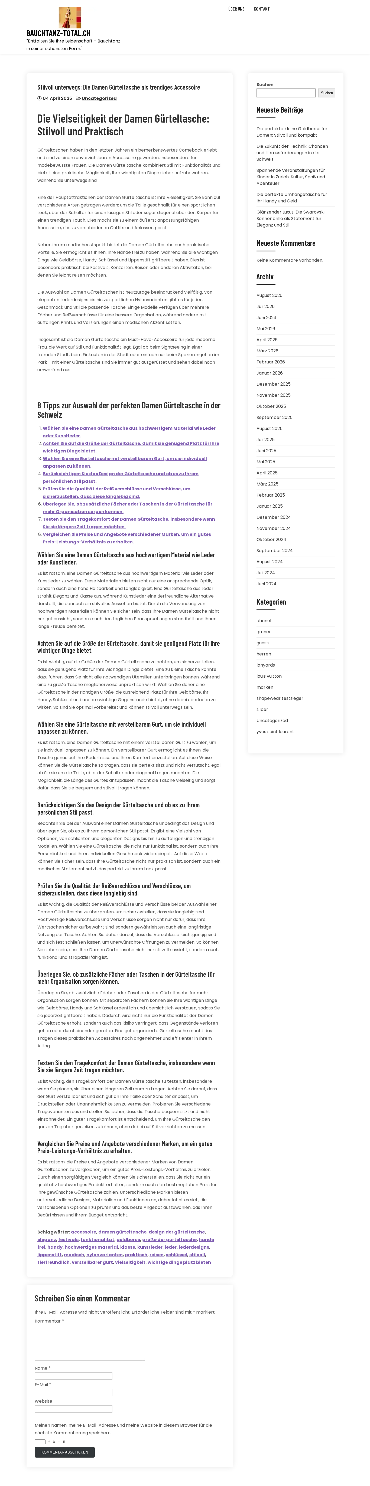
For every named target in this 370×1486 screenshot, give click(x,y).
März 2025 (267, 484)
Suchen (265, 84)
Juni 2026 (266, 317)
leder (171, 1247)
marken (265, 687)
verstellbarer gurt (92, 1262)
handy (55, 1247)
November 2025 (274, 395)
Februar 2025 (271, 495)
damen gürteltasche (122, 1232)
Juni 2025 (266, 451)
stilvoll (197, 1255)
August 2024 (270, 562)
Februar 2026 (271, 362)
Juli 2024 (266, 573)
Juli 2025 (266, 440)
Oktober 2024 (271, 539)
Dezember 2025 (274, 384)
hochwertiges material (91, 1247)
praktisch (136, 1255)
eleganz (46, 1239)
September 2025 (275, 417)
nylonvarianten (104, 1255)
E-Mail (43, 1385)
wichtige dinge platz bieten (179, 1262)
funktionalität (97, 1239)
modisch (74, 1255)
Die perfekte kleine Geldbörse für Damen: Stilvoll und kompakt (292, 132)
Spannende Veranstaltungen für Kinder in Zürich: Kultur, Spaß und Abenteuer (291, 176)
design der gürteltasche (177, 1232)
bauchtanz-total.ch (58, 32)
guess (263, 643)
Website (43, 1401)
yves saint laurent (275, 732)
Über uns (236, 8)
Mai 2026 (266, 329)
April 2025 (267, 473)
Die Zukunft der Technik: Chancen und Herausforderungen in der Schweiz (292, 152)
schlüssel (176, 1255)
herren (264, 654)
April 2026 (267, 340)
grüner (264, 632)
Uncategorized (99, 98)
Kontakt (262, 8)
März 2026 (267, 351)
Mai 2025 (266, 462)
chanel (264, 621)
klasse (127, 1247)
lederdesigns (194, 1247)
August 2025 (270, 428)
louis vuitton (269, 676)
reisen (157, 1255)
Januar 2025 (270, 506)
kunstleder (150, 1247)
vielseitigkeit (130, 1262)
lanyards (266, 665)
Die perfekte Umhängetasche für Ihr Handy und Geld (292, 197)
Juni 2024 (267, 584)
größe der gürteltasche (169, 1239)
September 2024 (275, 550)
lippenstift (49, 1255)
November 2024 (274, 528)
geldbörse (128, 1239)
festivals (68, 1239)
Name (43, 1368)
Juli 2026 (266, 306)
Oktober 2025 (271, 406)
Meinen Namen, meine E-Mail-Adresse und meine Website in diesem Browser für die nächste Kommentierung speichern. (123, 1429)
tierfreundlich (53, 1262)
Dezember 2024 (274, 517)
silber (262, 709)
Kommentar (49, 1321)
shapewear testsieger (280, 698)
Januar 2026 (270, 373)
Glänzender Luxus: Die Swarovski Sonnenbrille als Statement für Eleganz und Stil (290, 218)
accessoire (83, 1232)
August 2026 (270, 295)
